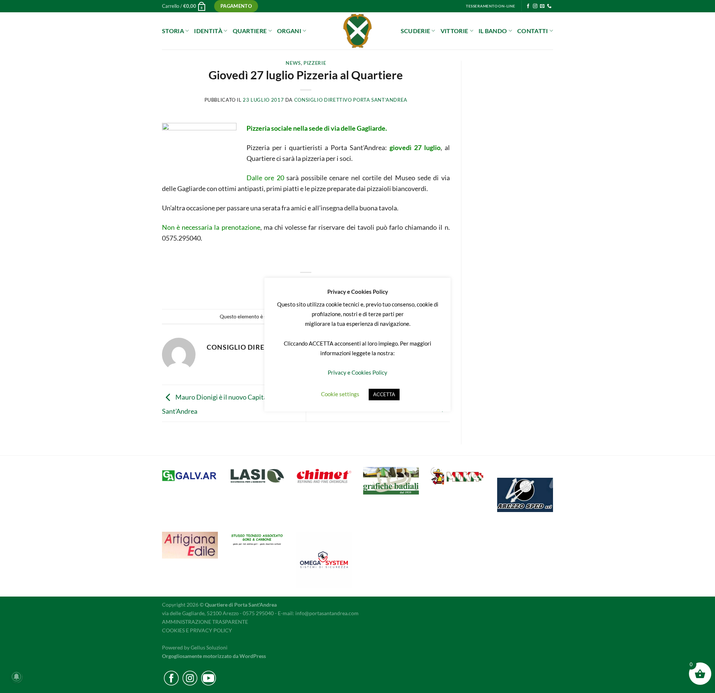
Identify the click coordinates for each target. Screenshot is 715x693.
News (293, 63)
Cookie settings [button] (340, 394)
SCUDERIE (415, 30)
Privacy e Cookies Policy (357, 372)
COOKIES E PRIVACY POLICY (197, 630)
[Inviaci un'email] (542, 6)
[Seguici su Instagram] (535, 6)
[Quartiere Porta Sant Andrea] (357, 31)
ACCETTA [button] (384, 394)
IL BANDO (493, 30)
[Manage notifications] (16, 677)
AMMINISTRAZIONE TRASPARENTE (205, 622)
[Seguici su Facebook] (528, 6)
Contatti (532, 30)
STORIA (173, 30)
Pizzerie (315, 63)
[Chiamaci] (549, 6)
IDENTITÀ (208, 30)
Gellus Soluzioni (209, 647)
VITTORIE (454, 30)
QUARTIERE (250, 30)
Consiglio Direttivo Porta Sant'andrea (350, 100)
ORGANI (289, 30)
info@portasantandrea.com (327, 613)
